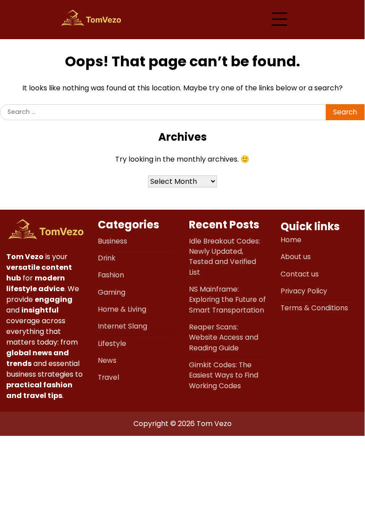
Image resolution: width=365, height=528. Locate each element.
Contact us (300, 274)
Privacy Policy (304, 291)
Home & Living (122, 309)
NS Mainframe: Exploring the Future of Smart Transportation (227, 299)
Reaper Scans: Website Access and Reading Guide (223, 337)
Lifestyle (112, 343)
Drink (107, 258)
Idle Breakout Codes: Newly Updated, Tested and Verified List (224, 256)
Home (291, 239)
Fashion (111, 275)
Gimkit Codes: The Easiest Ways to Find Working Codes (223, 375)
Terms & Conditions (314, 308)
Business (112, 241)
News (107, 360)
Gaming (111, 292)
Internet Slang (122, 326)
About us (296, 256)
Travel (108, 377)
